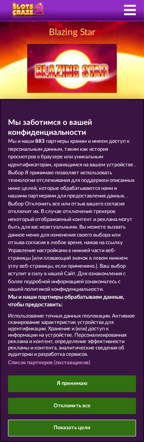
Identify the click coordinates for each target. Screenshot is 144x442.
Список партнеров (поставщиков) (49, 362)
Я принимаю (72, 383)
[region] (72, 270)
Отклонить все (72, 405)
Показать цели (72, 427)
